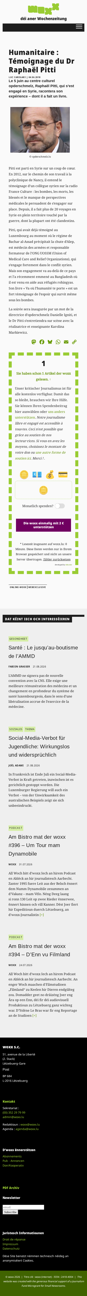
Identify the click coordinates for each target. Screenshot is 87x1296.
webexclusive (37, 587)
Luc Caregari (17, 77)
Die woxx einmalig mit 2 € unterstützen (43, 525)
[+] (42, 915)
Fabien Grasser (19, 666)
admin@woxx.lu (13, 1117)
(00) (14, 1112)
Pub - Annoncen (13, 1161)
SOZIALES (16, 729)
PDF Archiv (11, 1188)
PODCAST (15, 828)
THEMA (30, 729)
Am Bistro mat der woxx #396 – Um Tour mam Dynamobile (37, 845)
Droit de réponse (14, 1239)
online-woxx (18, 587)
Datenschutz (11, 1248)
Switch (56, 506)
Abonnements (12, 1156)
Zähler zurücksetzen (57, 559)
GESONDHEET (18, 639)
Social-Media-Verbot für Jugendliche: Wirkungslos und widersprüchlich (39, 746)
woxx (12, 864)
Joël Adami (16, 765)
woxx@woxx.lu (30, 1124)
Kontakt (9, 1101)
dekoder (69, 564)
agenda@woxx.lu (27, 1129)
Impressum (10, 1244)
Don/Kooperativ (13, 1165)
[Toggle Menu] (79, 26)
